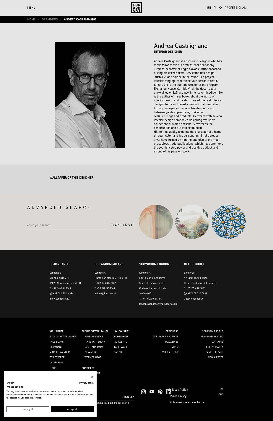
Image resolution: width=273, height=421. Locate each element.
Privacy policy (86, 382)
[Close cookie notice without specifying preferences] (92, 377)
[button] (10, 383)
